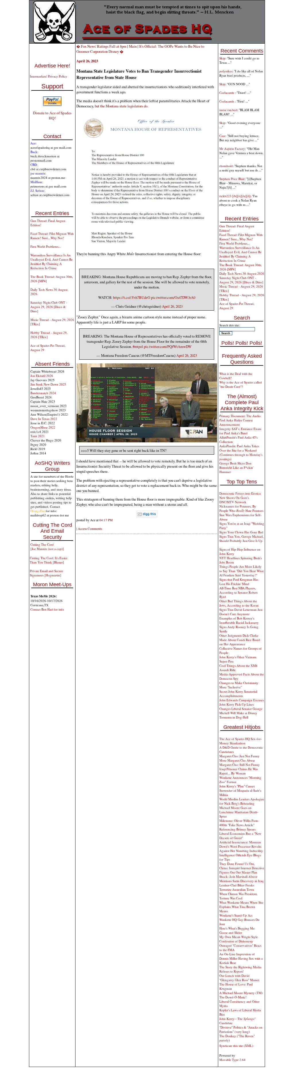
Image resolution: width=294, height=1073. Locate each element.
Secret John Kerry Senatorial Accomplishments (238, 693)
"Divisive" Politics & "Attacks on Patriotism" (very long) (240, 1029)
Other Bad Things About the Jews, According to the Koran (239, 603)
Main (133, 46)
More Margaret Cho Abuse (237, 760)
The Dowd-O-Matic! (233, 997)
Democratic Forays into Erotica (240, 493)
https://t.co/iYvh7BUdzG (131, 297)
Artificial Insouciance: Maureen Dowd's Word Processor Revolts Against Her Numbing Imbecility (241, 846)
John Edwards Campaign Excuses (241, 700)
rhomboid (226, 166)
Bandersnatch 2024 (43, 393)
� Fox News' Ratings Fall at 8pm (101, 46)
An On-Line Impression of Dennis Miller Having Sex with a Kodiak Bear (241, 958)
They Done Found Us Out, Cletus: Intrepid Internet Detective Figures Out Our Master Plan (241, 867)
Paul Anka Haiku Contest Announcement (236, 422)
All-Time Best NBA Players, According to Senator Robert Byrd (238, 592)
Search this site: (229, 325)
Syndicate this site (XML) (236, 1045)
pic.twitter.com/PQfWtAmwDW (168, 346)
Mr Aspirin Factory (232, 148)
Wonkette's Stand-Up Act (235, 915)
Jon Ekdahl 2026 (41, 375)
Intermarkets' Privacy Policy (48, 76)
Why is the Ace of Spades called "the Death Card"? (240, 384)
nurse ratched (228, 110)
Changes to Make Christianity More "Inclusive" (238, 685)
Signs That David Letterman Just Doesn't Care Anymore (240, 611)
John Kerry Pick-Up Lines (236, 704)
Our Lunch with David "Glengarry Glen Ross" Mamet (239, 977)
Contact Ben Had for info (47, 609)
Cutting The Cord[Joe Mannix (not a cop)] (47, 546)
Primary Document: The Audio (240, 416)
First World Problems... (45, 246)
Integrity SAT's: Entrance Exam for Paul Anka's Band (240, 431)
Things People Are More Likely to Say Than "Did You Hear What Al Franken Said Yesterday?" (241, 570)
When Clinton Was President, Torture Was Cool (238, 896)
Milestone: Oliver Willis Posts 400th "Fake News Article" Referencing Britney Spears (238, 824)
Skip (222, 58)
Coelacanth (227, 92)
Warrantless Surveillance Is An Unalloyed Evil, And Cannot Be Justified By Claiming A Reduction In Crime (51, 261)
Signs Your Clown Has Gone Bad (241, 532)
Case (222, 135)
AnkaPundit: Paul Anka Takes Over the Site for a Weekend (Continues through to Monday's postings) (240, 452)
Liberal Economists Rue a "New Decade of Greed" (240, 835)
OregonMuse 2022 (42, 427)
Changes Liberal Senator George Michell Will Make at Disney (240, 710)
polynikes (225, 71)
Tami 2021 (37, 436)
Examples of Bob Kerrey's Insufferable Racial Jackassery (239, 620)
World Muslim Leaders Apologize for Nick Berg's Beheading (241, 801)
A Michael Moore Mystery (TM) (241, 993)
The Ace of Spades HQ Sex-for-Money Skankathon (240, 741)
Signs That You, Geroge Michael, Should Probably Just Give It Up (241, 538)
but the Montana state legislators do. (121, 106)
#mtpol (138, 346)
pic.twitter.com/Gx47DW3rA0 (173, 297)
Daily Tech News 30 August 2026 (241, 273)
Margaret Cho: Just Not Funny (239, 756)
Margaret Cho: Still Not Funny (239, 764)
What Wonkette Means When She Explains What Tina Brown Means (241, 906)
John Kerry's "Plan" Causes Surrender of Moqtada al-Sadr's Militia (240, 790)
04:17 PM (106, 520)
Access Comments (90, 528)
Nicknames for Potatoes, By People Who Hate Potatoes (241, 508)
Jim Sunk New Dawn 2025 (48, 384)
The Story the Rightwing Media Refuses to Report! (240, 969)
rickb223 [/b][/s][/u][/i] (234, 196)
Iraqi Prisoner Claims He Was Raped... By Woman (238, 771)
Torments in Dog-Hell (233, 717)
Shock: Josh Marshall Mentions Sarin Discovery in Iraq (241, 878)
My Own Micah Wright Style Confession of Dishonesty (238, 939)
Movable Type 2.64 (232, 1059)
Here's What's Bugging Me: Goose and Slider (237, 930)
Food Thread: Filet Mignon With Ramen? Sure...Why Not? (52, 235)
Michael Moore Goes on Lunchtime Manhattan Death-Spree (238, 811)
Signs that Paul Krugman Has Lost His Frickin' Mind (238, 581)
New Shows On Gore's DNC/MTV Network (234, 499)
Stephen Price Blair (232, 179)
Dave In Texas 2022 (43, 419)
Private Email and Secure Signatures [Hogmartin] (46, 573)
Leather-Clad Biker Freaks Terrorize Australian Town (236, 887)
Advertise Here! (52, 66)
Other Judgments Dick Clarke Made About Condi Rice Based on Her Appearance (239, 639)
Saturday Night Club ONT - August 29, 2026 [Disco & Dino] (48, 306)
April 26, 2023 (172, 306)
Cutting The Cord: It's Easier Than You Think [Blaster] (48, 560)
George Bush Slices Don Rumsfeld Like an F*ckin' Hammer (236, 467)
